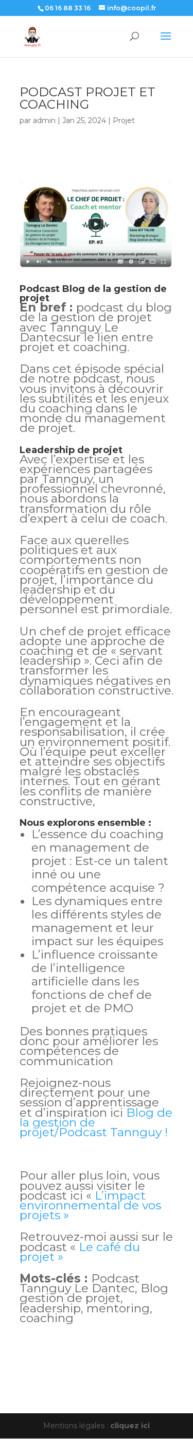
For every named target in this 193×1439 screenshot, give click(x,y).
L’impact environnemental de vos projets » (90, 1205)
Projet (124, 120)
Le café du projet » (80, 1252)
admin (44, 120)
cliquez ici (130, 1425)
